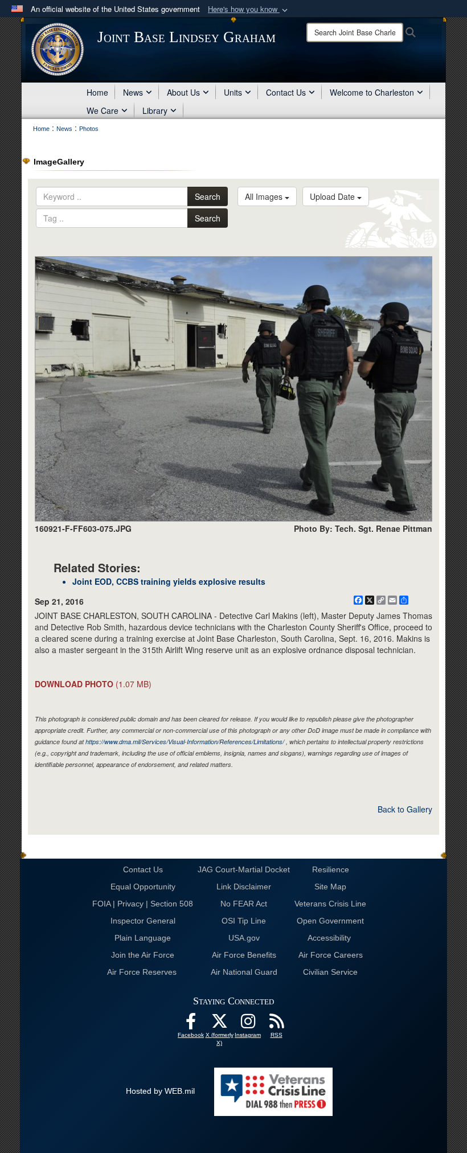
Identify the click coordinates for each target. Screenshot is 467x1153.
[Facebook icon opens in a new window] (191, 1024)
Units (233, 92)
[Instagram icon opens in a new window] (247, 1024)
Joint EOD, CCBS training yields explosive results (168, 581)
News (133, 92)
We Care (102, 110)
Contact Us (286, 92)
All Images (265, 196)
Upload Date (333, 196)
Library (154, 110)
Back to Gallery (405, 809)
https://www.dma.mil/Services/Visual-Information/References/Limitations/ (184, 741)
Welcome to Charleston (372, 92)
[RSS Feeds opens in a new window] (276, 1024)
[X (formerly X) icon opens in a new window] (219, 1024)
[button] (249, 9)
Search (207, 196)
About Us (183, 92)
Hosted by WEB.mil (160, 1090)
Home (97, 92)
